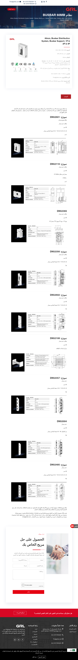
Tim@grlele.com (14, 1)
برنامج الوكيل (11, 9)
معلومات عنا (33, 642)
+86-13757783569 (29, 1)
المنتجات (34, 631)
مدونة (35, 634)
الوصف (66, 96)
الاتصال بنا (34, 644)
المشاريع (34, 636)
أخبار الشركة (72, 629)
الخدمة (35, 639)
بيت (36, 629)
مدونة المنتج (73, 631)
